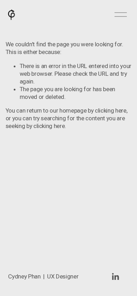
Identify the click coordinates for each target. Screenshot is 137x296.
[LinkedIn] (115, 277)
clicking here (110, 110)
